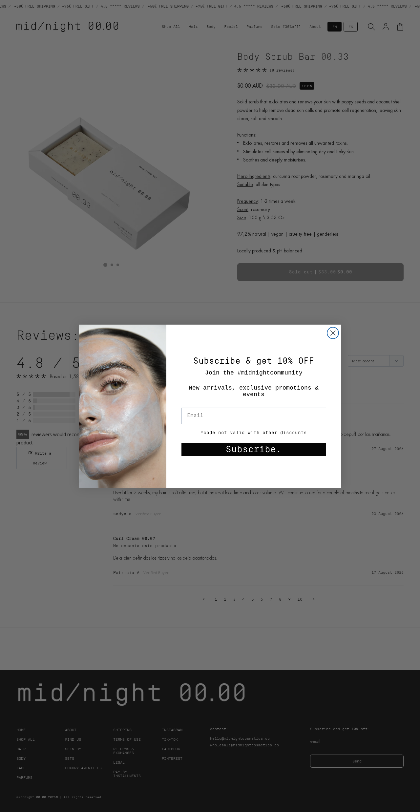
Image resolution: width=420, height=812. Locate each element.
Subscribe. (254, 449)
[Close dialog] (333, 333)
